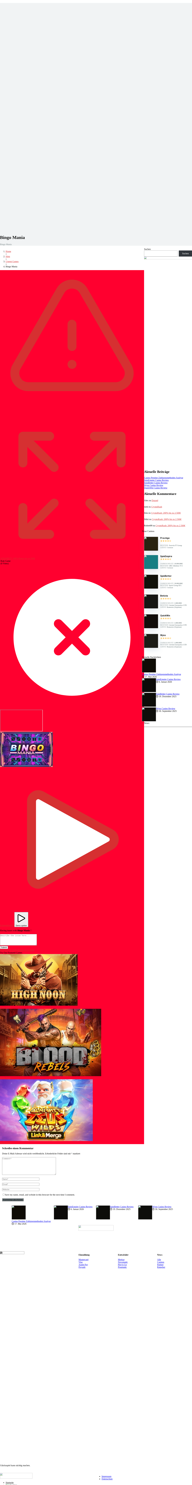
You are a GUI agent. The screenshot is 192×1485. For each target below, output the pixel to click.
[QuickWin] (151, 627)
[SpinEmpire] (151, 568)
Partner (160, 1264)
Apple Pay (83, 1264)
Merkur (121, 1259)
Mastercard (83, 1259)
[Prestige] (151, 550)
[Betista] (151, 608)
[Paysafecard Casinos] (16, 1478)
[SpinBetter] (151, 588)
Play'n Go (122, 1264)
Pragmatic (122, 1267)
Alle (159, 1259)
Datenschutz (107, 1479)
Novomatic (123, 1262)
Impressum (106, 1476)
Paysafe (82, 1267)
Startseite (10, 1482)
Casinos (160, 1262)
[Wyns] (151, 647)
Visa (81, 1262)
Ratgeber (161, 1267)
